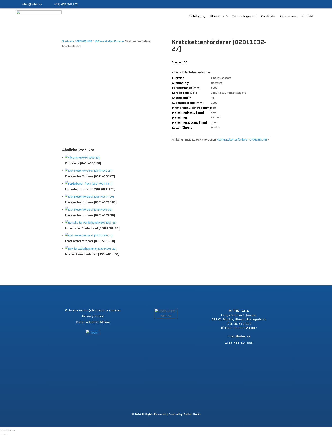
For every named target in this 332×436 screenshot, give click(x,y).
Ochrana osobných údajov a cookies (93, 310)
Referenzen (288, 16)
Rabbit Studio (192, 414)
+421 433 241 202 (66, 4)
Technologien (242, 16)
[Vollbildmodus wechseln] (5, 430)
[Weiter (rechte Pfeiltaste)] (5, 434)
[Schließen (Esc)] (13, 430)
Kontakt (307, 16)
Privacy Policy (93, 316)
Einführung (197, 16)
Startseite (68, 41)
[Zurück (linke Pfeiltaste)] (1, 434)
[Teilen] (9, 430)
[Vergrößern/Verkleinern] (1, 430)
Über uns (217, 16)
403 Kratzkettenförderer (109, 41)
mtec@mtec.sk (31, 4)
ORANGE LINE (84, 41)
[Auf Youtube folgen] (170, 405)
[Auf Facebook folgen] (162, 405)
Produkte (268, 16)
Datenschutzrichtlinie (93, 322)
